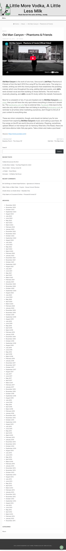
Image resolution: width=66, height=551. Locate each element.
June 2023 (9, 218)
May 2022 (9, 247)
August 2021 (9, 266)
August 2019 (9, 319)
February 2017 (10, 385)
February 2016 (10, 411)
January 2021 (10, 282)
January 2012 (10, 518)
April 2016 (9, 407)
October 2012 (10, 499)
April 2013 (9, 485)
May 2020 (9, 299)
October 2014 (10, 446)
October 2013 (10, 472)
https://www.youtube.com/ (17, 134)
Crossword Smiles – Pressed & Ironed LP (23, 194)
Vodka (21, 39)
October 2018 (10, 341)
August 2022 (10, 240)
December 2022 (11, 231)
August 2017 (9, 371)
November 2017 (11, 365)
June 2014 (9, 455)
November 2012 (11, 496)
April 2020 (9, 301)
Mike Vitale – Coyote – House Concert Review (25, 187)
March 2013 (9, 488)
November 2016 (11, 391)
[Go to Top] (61, 547)
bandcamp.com (54, 107)
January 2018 (10, 361)
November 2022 (11, 233)
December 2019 (11, 310)
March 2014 (9, 461)
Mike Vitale (5, 187)
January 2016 (10, 413)
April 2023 (9, 222)
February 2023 (10, 227)
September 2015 (11, 422)
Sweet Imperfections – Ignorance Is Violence (26, 183)
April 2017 (9, 380)
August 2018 (9, 345)
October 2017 (10, 367)
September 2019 (11, 317)
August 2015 (9, 424)
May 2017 (9, 378)
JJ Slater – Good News (9, 171)
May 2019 (9, 325)
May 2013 (9, 483)
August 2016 (9, 398)
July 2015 (9, 426)
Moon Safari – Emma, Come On (11, 168)
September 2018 (11, 343)
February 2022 (10, 253)
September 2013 (11, 474)
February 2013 (10, 490)
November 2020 (11, 286)
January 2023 (10, 229)
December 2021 (11, 258)
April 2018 (9, 354)
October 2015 (10, 420)
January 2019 (10, 334)
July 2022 (9, 242)
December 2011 (10, 520)
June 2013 (9, 481)
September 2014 (11, 448)
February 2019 (10, 332)
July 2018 (9, 347)
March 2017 (9, 382)
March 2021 (9, 277)
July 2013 (9, 479)
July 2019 (9, 321)
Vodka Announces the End (10, 162)
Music (4, 31)
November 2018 (11, 339)
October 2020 (10, 288)
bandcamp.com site (16, 105)
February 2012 (10, 516)
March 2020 (9, 304)
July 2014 (9, 453)
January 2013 (10, 492)
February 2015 (10, 437)
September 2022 (11, 238)
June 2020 (9, 297)
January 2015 (10, 439)
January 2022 (10, 255)
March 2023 (9, 225)
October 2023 (10, 209)
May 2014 (9, 457)
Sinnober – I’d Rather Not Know (11, 174)
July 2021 (9, 269)
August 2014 (10, 450)
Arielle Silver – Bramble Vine (21, 191)
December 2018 (11, 336)
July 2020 (9, 295)
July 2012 (9, 505)
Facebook (45, 105)
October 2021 (10, 262)
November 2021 (11, 260)
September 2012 (11, 501)
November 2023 (11, 207)
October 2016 (10, 393)
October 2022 (10, 236)
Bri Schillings (6, 183)
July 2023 (9, 216)
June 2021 (9, 271)
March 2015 (9, 435)
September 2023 (11, 212)
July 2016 (9, 400)
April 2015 (9, 433)
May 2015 (9, 431)
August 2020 (10, 293)
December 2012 (11, 494)
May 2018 (9, 352)
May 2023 (9, 220)
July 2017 (9, 374)
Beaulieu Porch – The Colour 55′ (12, 141)
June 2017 (9, 376)
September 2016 (11, 396)
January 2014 (10, 466)
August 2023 (10, 214)
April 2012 (9, 512)
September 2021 (11, 264)
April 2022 (9, 249)
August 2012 (9, 503)
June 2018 (9, 350)
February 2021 (10, 279)
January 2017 (10, 387)
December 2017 (11, 363)
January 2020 (10, 308)
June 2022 (9, 244)
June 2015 (9, 428)
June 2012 (9, 507)
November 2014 (11, 444)
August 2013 (10, 477)
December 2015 (11, 415)
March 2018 (9, 356)
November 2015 (11, 418)
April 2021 (9, 275)
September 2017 (11, 369)
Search (4, 147)
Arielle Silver (6, 191)
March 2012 (9, 514)
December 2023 (11, 205)
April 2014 (9, 459)
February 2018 (10, 358)
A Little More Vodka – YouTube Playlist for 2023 (16, 165)
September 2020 (11, 290)
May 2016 (9, 404)
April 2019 (9, 328)
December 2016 (11, 389)
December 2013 (11, 468)
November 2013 (11, 470)
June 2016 (9, 402)
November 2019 (11, 312)
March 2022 (9, 251)
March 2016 (9, 409)
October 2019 (10, 314)
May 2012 (9, 510)
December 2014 (11, 442)
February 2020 (10, 306)
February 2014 (10, 463)
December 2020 (11, 284)
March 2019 (9, 330)
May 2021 (9, 273)
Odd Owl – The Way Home (56, 141)
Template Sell (48, 545)
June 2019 (9, 323)
